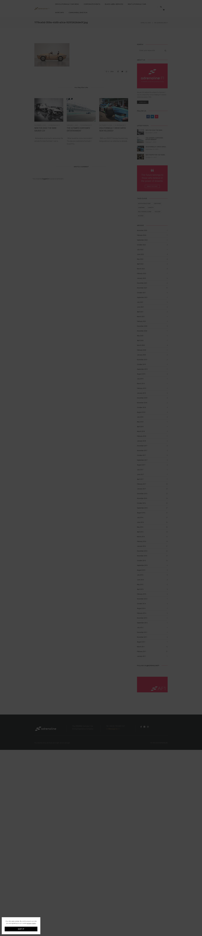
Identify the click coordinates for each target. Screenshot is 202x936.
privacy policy (31, 923)
